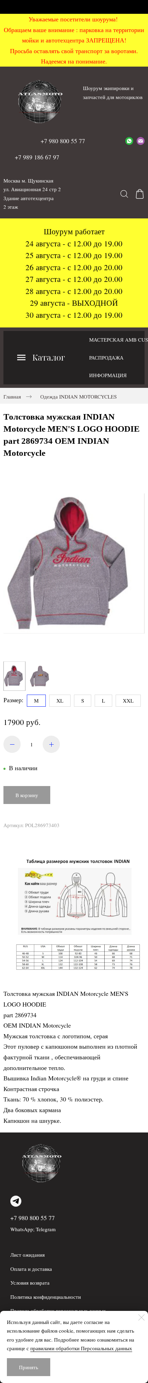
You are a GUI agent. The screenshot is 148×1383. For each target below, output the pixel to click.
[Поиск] (124, 194)
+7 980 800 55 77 (32, 1218)
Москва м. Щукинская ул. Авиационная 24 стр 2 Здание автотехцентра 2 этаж (32, 193)
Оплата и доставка (31, 1268)
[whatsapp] (129, 141)
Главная (12, 396)
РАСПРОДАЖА (106, 357)
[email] (141, 141)
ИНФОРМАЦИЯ (108, 375)
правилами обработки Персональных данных (81, 1348)
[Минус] (12, 744)
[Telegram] (15, 1201)
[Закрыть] (141, 1317)
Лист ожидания (27, 1254)
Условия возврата (30, 1282)
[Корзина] (140, 194)
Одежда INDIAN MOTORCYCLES (78, 396)
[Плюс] (51, 744)
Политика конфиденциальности (45, 1296)
